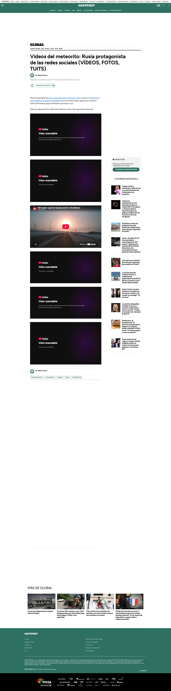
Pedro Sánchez (64, 1)
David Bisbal (133, 1)
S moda (98, 685)
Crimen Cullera (156, 1)
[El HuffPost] (86, 5)
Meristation (116, 685)
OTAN (56, 48)
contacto (28, 645)
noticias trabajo (101, 10)
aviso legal (89, 645)
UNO (76, 682)
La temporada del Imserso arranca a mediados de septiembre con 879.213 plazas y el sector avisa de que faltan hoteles (131, 278)
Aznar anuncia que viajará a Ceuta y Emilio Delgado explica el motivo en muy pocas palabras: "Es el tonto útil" (131, 344)
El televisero (88, 10)
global (60, 10)
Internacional (36, 377)
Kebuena (119, 682)
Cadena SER (101, 679)
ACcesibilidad (90, 651)
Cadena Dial (97, 682)
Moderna (71, 685)
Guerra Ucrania (35, 48)
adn (113, 679)
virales (67, 10)
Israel (61, 48)
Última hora (158, 5)
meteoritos (77, 377)
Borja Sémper (84, 1)
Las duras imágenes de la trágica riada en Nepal (40, 612)
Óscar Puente (74, 1)
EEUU (42, 48)
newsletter (28, 648)
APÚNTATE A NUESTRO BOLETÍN (126, 169)
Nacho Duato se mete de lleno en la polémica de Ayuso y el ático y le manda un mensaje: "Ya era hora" (131, 293)
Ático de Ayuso (53, 1)
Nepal (17, 1)
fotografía (49, 377)
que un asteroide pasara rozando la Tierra (64, 98)
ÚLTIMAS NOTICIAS (115, 10)
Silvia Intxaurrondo (123, 1)
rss (26, 651)
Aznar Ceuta (24, 1)
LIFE (73, 10)
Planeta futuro (111, 682)
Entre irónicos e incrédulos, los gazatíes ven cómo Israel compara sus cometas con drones (99, 613)
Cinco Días (89, 682)
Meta (12, 1)
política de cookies (92, 642)
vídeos (79, 10)
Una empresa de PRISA (45, 680)
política (52, 10)
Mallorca (147, 1)
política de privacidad (93, 648)
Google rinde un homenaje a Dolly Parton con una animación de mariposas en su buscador (131, 190)
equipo (27, 639)
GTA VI (141, 1)
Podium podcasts (81, 685)
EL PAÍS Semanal (104, 682)
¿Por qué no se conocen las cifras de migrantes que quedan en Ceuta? (131, 262)
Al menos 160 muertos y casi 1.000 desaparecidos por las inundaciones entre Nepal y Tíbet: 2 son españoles (71, 614)
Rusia (67, 377)
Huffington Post (65, 682)
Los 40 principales (72, 679)
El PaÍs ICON (90, 685)
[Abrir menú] (2, 5)
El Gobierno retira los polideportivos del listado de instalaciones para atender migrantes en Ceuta (131, 227)
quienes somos (29, 642)
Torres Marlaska (34, 1)
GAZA (52, 48)
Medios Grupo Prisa (45, 685)
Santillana (82, 679)
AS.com (107, 679)
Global (37, 45)
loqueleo (106, 685)
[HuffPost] (31, 633)
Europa (47, 48)
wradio (82, 682)
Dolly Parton (100, 1)
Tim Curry (92, 1)
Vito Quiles (44, 1)
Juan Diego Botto (111, 1)
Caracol (120, 679)
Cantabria (165, 1)
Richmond (62, 685)
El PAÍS (63, 679)
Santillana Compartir (92, 679)
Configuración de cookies (94, 639)
